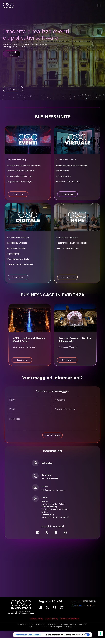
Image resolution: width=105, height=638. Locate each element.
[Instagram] (65, 532)
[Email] (35, 487)
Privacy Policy (36, 619)
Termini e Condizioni (69, 619)
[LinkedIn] (37, 532)
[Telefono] (35, 476)
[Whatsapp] (35, 463)
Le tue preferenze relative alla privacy (64, 634)
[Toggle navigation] (99, 5)
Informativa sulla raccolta (28, 634)
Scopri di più (11, 53)
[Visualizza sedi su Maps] (35, 498)
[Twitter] (46, 532)
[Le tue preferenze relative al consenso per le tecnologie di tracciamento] (100, 633)
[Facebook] (56, 532)
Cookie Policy (51, 619)
